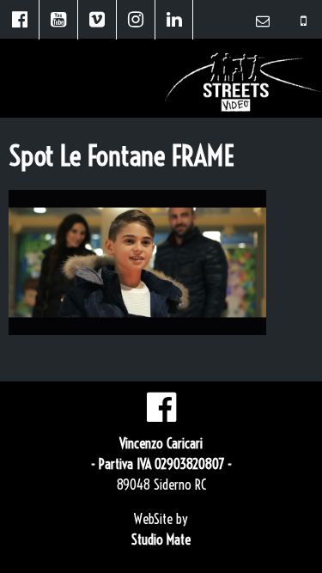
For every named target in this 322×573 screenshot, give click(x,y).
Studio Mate (161, 539)
